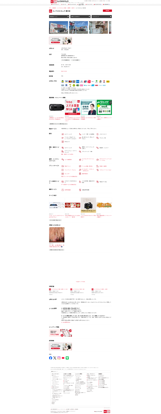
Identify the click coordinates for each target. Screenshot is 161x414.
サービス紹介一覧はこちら (55, 220)
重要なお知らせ (77, 391)
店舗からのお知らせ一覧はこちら (56, 249)
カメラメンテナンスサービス (68, 376)
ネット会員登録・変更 (101, 0)
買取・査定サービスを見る (67, 154)
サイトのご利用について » (103, 387)
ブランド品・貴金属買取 (80, 381)
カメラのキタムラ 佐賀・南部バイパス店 (59, 289)
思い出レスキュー (54, 388)
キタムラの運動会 (89, 382)
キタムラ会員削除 (102, 383)
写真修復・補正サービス (56, 397)
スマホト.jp (65, 379)
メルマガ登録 (108, 0)
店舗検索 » (100, 373)
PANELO (53, 403)
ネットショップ (77, 375)
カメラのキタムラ (101, 375)
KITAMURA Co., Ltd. (56, 412)
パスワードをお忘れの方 (103, 384)
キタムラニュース (78, 385)
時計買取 (77, 380)
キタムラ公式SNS (66, 388)
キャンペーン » (78, 387)
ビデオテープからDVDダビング (57, 389)
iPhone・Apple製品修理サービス (68, 375)
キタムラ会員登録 (102, 380)
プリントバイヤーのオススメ (79, 384)
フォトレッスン (89, 383)
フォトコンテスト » (90, 388)
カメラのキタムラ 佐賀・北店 (78, 289)
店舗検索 (76, 409)
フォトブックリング (55, 384)
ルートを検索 (75, 60)
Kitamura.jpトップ (55, 371)
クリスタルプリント (55, 376)
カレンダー (53, 398)
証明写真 (53, 402)
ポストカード (54, 385)
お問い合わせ (94, 0)
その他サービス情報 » (67, 373)
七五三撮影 (66, 381)
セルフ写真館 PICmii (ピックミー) (68, 389)
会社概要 (86, 0)
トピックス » (77, 389)
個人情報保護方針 (54, 409)
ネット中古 (77, 377)
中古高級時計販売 (78, 379)
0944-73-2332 (64, 71)
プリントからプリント (56, 394)
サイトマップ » (101, 385)
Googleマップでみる (80, 281)
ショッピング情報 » (78, 373)
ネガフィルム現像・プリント (57, 379)
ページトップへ (107, 407)
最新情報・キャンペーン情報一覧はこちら (58, 123)
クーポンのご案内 (66, 386)
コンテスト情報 (89, 390)
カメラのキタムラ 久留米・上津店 (100, 289)
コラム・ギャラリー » (91, 373)
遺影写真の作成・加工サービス (57, 395)
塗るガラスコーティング (67, 377)
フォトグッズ (54, 401)
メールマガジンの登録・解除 (68, 385)
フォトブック (54, 380)
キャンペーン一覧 (78, 388)
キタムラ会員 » (101, 379)
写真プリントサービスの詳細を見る (69, 176)
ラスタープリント (55, 377)
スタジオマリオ (66, 380)
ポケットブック (54, 383)
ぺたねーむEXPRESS (55, 399)
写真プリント (54, 375)
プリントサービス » (55, 373)
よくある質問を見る (65, 322)
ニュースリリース (62, 409)
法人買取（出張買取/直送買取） (81, 383)
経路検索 (107, 10)
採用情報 (89, 0)
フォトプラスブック (55, 381)
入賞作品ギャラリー (90, 391)
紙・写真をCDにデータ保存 (56, 393)
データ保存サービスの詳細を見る (68, 184)
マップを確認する (65, 60)
